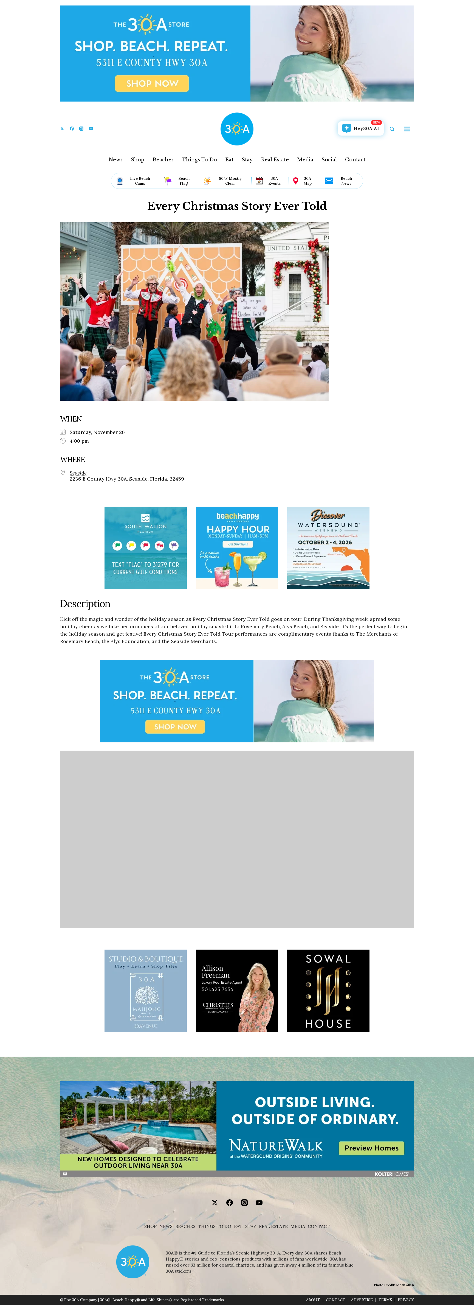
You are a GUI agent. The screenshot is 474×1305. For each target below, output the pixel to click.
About (313, 1300)
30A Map (307, 181)
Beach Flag (184, 181)
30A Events (274, 181)
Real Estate (275, 160)
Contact (355, 160)
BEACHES (185, 1226)
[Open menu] (407, 129)
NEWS (166, 1226)
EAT (238, 1226)
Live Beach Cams (140, 181)
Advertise (362, 1300)
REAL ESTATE (273, 1226)
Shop (137, 160)
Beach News (346, 181)
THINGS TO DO (214, 1226)
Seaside (78, 473)
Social (329, 160)
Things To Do (199, 160)
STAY (250, 1226)
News (116, 160)
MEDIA (297, 1226)
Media (305, 160)
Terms (385, 1300)
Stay (247, 160)
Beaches (163, 160)
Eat (229, 160)
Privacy (406, 1300)
